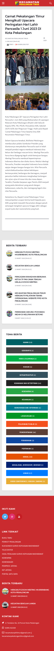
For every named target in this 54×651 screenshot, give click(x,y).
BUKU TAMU (7, 538)
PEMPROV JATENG (9, 566)
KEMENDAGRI (7, 562)
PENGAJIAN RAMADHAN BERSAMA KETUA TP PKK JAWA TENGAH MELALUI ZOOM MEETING (30, 279)
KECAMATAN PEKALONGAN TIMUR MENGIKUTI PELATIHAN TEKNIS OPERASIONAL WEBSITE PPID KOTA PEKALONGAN (31, 297)
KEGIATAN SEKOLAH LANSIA (27, 266)
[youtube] (19, 517)
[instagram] (12, 517)
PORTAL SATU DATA (10, 574)
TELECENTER (7, 550)
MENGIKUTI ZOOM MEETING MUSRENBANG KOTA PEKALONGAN (31, 253)
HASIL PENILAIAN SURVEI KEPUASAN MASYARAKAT (22, 554)
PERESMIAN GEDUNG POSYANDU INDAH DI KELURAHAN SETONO (30, 313)
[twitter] (5, 517)
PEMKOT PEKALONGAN (11, 542)
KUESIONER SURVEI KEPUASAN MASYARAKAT (20, 546)
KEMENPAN (6, 558)
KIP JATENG (7, 570)
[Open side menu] (3, 3)
